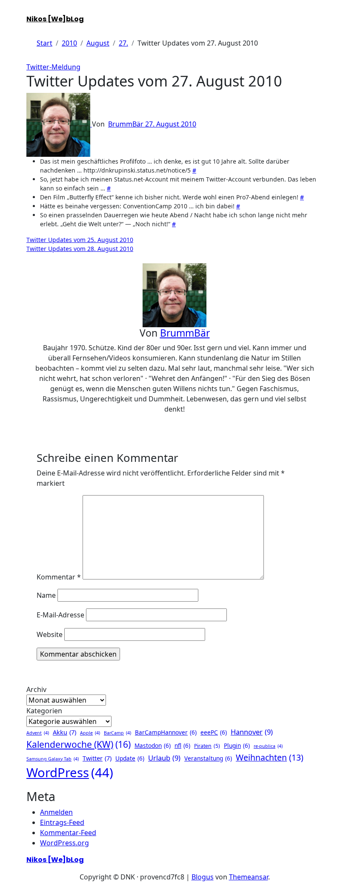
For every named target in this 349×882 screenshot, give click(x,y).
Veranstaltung (208, 758)
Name (46, 595)
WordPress (69, 772)
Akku (64, 732)
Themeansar (248, 877)
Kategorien (44, 710)
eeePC (213, 732)
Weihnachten (269, 757)
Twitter (97, 758)
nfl (182, 745)
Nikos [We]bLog (55, 19)
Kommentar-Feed (68, 832)
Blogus (203, 877)
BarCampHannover (166, 732)
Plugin (237, 745)
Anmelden (56, 812)
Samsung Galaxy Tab (52, 759)
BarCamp (117, 733)
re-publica (268, 746)
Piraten (207, 745)
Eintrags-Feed (62, 822)
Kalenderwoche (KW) (78, 744)
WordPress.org (64, 842)
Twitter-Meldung (53, 67)
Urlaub (164, 758)
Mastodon (152, 745)
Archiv (36, 689)
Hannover (252, 732)
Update (129, 758)
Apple (90, 733)
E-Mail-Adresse (60, 615)
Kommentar (59, 577)
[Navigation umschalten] (31, 11)
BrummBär (126, 124)
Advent (37, 733)
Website (50, 634)
